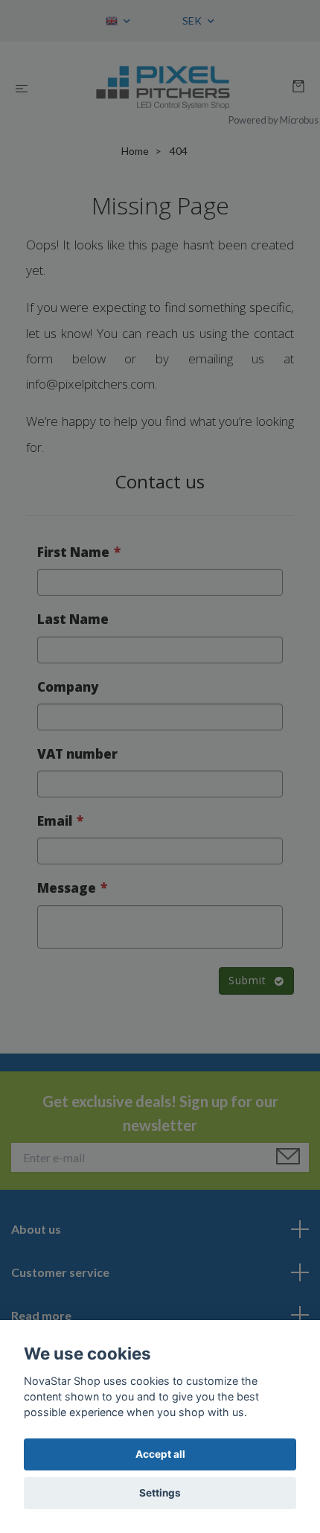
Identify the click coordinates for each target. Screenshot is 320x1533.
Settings (160, 1493)
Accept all (160, 1454)
